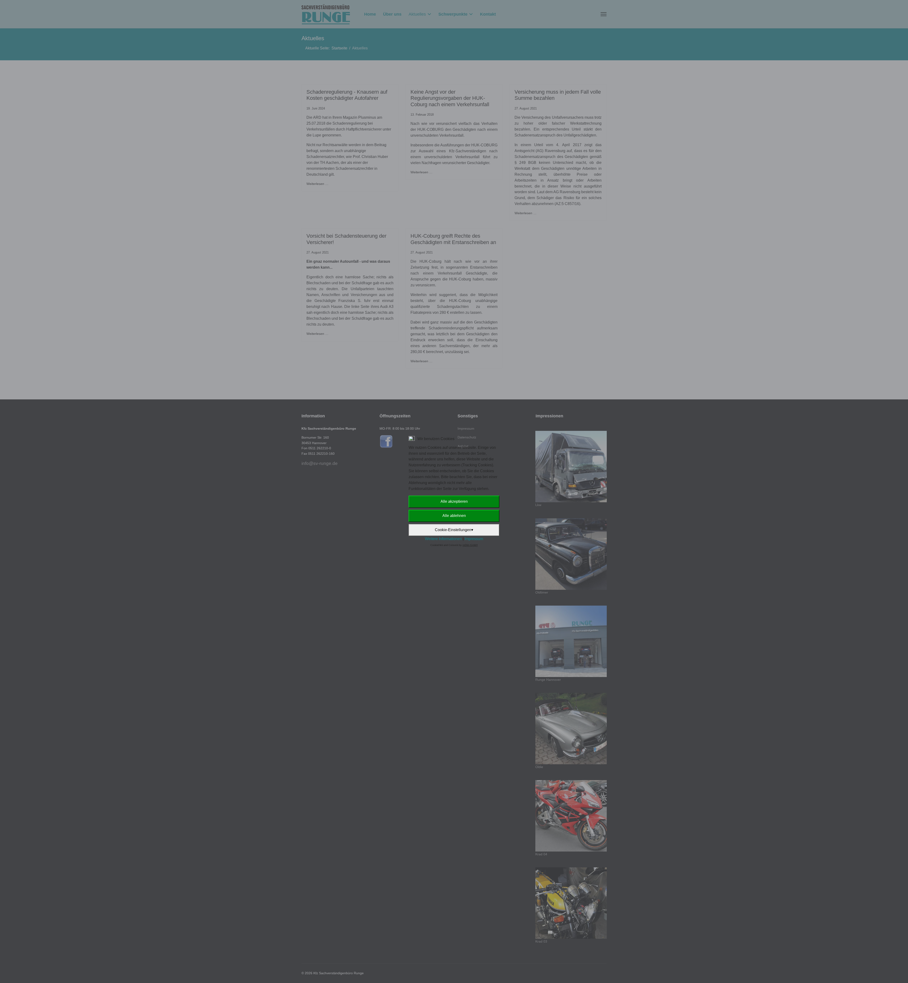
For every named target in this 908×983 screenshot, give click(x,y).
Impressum (474, 539)
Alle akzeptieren (454, 501)
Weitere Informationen (443, 539)
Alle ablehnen (454, 516)
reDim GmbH (470, 545)
